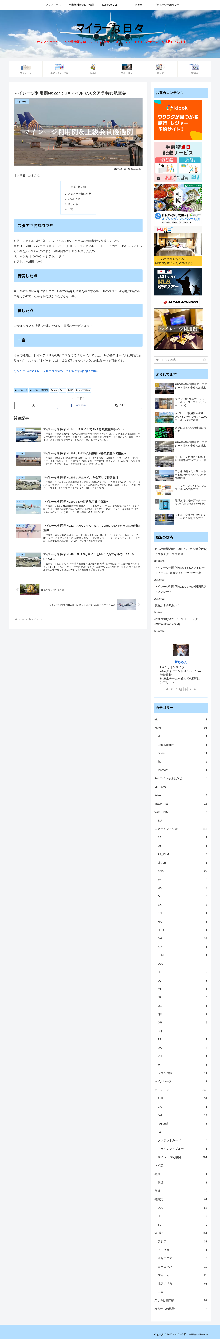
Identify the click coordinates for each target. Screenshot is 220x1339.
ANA (55, 390)
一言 (70, 209)
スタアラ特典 (84, 390)
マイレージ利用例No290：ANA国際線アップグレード (180, 589)
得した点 (73, 204)
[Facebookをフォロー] (176, 689)
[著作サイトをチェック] (167, 689)
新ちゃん (180, 662)
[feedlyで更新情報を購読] (190, 689)
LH (64, 390)
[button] (121, 405)
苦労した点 (74, 198)
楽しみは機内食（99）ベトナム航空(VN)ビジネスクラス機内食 (180, 551)
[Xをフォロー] (172, 689)
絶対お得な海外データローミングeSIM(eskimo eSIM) (176, 621)
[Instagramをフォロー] (181, 689)
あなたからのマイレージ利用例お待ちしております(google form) (56, 371)
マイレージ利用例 (40, 390)
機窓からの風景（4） (168, 605)
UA (71, 390)
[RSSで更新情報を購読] (195, 689)
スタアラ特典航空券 (79, 193)
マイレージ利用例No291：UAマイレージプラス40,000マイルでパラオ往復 (179, 570)
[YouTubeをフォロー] (185, 689)
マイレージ (22, 390)
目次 (73, 186)
